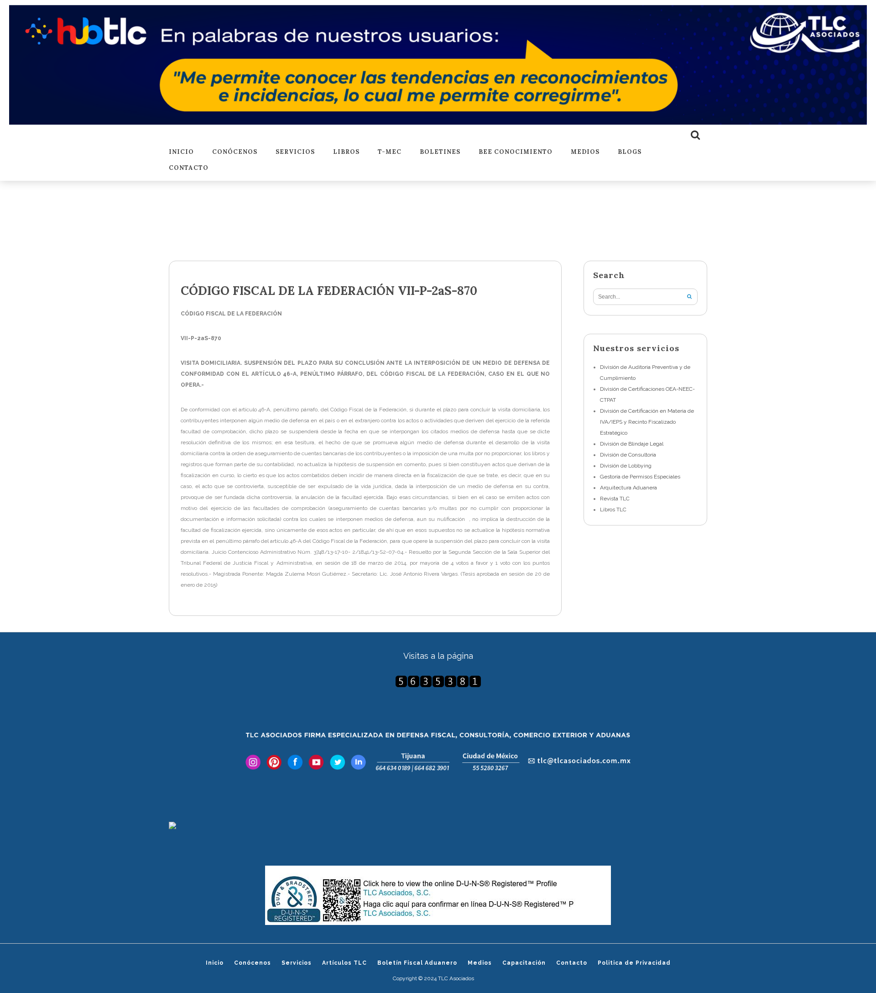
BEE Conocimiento (516, 152)
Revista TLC (615, 498)
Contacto (189, 168)
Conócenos (234, 152)
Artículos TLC (344, 963)
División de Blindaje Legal (631, 444)
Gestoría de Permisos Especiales (640, 476)
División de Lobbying (626, 465)
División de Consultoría (628, 455)
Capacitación (524, 963)
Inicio (181, 152)
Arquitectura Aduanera (628, 487)
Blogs (629, 152)
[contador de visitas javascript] (438, 681)
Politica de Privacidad (634, 963)
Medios (585, 152)
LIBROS (346, 152)
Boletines (440, 152)
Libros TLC (613, 509)
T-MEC (390, 152)
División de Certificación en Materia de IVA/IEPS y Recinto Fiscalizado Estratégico (647, 422)
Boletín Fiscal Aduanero (417, 963)
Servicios (295, 152)
